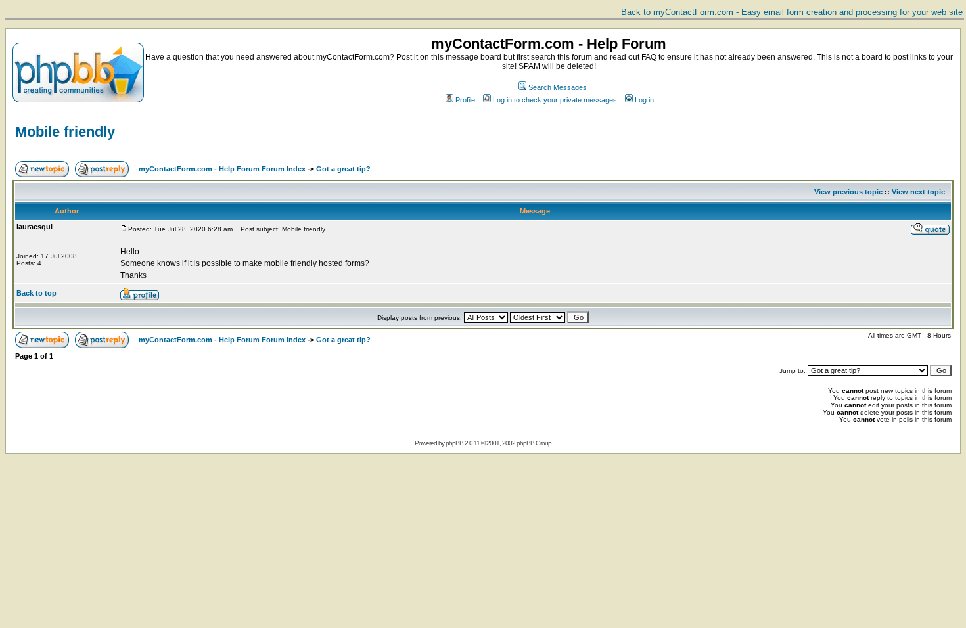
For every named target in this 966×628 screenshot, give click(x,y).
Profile (465, 100)
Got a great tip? (343, 169)
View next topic (918, 192)
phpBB (454, 443)
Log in (644, 100)
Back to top (36, 293)
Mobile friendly (65, 131)
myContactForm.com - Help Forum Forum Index (222, 169)
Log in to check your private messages (555, 100)
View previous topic (848, 192)
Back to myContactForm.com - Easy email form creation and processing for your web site (792, 12)
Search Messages (557, 87)
